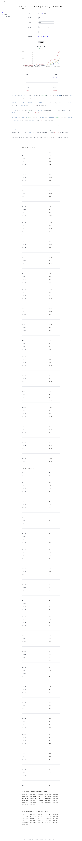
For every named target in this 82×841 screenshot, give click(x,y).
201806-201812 (55, 796)
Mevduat (4, 14)
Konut (49, 36)
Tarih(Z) (29, 32)
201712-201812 (32, 794)
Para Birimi (30, 17)
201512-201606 (32, 804)
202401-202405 (48, 802)
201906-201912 (25, 798)
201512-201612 (55, 802)
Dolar (41, 36)
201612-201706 (55, 798)
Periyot (29, 13)
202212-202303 (33, 816)
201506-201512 (25, 804)
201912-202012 (48, 794)
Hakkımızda (36, 839)
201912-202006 (40, 800)
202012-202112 (55, 794)
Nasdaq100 (42, 38)
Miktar (29, 22)
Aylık (45, 13)
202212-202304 (33, 796)
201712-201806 (25, 800)
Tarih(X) (29, 27)
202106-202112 (40, 798)
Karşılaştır (30, 36)
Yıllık (41, 13)
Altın (45, 36)
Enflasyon (4, 11)
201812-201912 (40, 794)
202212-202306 (33, 802)
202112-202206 (55, 800)
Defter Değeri (7, 1)
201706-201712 (48, 796)
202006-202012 (33, 798)
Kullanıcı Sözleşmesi (43, 839)
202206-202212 (48, 798)
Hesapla (41, 42)
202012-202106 (48, 800)
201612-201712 (24, 794)
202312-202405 (40, 802)
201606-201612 (40, 796)
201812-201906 (32, 800)
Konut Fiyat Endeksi (6, 16)
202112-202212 (25, 796)
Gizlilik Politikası (51, 839)
